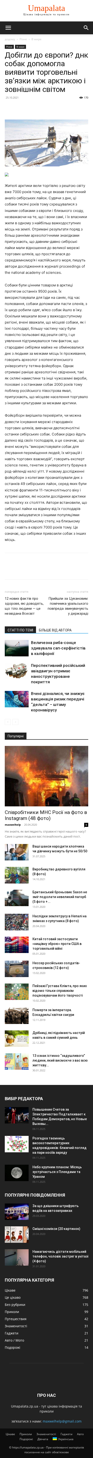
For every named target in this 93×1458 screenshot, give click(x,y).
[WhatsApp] (42, 108)
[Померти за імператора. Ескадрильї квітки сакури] (17, 1016)
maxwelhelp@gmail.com (62, 1421)
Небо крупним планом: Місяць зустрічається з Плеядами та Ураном (57, 1171)
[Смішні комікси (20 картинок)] (17, 1234)
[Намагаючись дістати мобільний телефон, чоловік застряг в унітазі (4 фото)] (17, 1257)
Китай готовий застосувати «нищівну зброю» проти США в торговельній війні (57, 943)
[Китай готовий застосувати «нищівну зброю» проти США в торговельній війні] (17, 945)
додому (10, 39)
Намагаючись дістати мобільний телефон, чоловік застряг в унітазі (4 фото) (60, 1256)
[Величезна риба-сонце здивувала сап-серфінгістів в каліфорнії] (17, 648)
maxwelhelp (13, 824)
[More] (54, 108)
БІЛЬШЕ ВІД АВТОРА (55, 630)
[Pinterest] (31, 108)
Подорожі (26, 1439)
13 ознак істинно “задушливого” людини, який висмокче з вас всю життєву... (60, 1060)
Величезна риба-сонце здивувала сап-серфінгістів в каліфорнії (58, 648)
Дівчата (42, 1439)
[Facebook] (9, 108)
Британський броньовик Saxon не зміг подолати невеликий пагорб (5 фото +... (59, 897)
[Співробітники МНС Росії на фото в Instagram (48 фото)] (46, 776)
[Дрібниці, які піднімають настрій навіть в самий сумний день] (17, 1038)
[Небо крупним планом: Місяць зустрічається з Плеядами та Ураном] (17, 1173)
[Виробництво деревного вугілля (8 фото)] (17, 875)
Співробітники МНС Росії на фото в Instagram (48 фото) (46, 815)
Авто (80, 1434)
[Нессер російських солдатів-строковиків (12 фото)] (17, 969)
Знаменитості (46, 1434)
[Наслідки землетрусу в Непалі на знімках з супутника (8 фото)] (17, 922)
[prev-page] (8, 722)
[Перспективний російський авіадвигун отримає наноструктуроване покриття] (17, 671)
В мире (36, 39)
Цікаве (10, 1434)
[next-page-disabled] (15, 722)
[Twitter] (20, 108)
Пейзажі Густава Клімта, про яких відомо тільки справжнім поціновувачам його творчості (59, 990)
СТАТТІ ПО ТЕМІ (20, 630)
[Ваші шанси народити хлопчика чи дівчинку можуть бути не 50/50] (17, 852)
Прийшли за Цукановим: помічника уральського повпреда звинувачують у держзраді (68, 606)
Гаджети (66, 1434)
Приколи (26, 1434)
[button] (8, 27)
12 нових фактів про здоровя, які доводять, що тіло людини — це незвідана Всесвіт (24, 606)
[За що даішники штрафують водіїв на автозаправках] (17, 1211)
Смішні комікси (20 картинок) (56, 1229)
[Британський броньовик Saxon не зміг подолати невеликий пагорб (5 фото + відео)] (17, 898)
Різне (23, 39)
